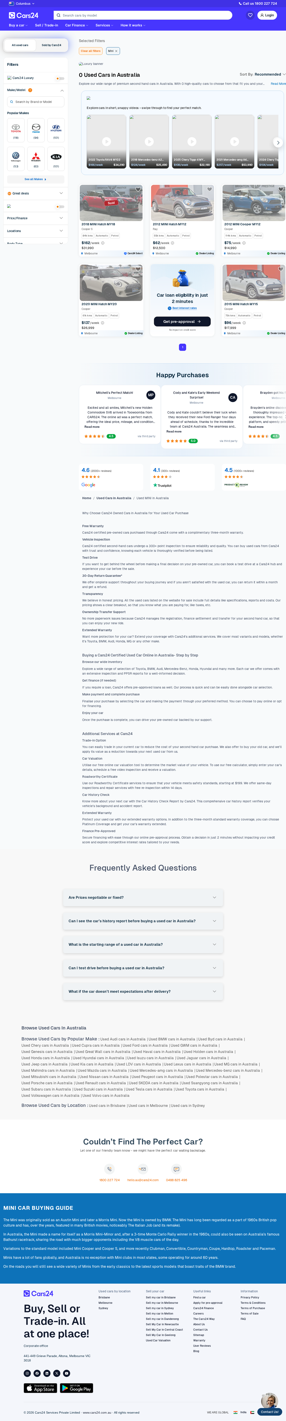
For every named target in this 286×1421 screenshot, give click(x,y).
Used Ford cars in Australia (146, 1045)
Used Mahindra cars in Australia (49, 1070)
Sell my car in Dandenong (162, 1319)
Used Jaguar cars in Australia (203, 1058)
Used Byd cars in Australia (221, 1039)
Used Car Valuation (158, 1340)
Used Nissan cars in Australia (105, 1077)
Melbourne (105, 1302)
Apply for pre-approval (208, 1302)
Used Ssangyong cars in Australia (210, 1083)
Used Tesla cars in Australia (150, 1089)
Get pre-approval (179, 321)
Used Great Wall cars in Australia (104, 1052)
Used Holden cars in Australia (210, 1052)
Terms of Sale (250, 1313)
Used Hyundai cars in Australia (99, 1058)
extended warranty (140, 819)
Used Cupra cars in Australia (97, 1045)
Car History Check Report (160, 801)
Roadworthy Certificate (110, 783)
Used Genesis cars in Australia (48, 1052)
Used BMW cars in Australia (173, 1039)
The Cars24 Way (204, 1319)
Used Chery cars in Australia (46, 1045)
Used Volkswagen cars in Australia (51, 1095)
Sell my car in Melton (159, 1313)
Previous (91, 142)
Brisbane (104, 1297)
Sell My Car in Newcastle (162, 1324)
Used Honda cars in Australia (46, 1058)
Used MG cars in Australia (237, 1064)
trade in (109, 747)
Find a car (199, 1297)
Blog (196, 1351)
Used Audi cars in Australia (124, 1039)
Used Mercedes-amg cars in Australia (162, 1070)
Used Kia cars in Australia (93, 1064)
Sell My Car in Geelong (160, 1335)
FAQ (243, 1319)
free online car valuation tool (119, 765)
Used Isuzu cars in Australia (151, 1058)
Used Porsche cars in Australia (48, 1083)
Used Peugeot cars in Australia (158, 1077)
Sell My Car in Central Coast (164, 1329)
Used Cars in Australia (114, 498)
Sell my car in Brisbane (161, 1297)
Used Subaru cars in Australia (47, 1089)
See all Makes (34, 179)
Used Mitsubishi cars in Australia (50, 1077)
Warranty (199, 1340)
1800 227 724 (109, 1180)
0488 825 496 (176, 1180)
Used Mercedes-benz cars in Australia (229, 1070)
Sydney (103, 1308)
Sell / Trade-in (46, 25)
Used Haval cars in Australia (158, 1052)
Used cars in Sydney (188, 1106)
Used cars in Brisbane (108, 1106)
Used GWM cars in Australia (195, 1045)
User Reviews (202, 1345)
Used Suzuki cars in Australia (99, 1089)
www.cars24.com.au (97, 1412)
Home (86, 498)
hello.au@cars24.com (143, 1180)
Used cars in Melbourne (149, 1106)
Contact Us (200, 1329)
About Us (199, 1324)
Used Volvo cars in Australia (105, 1095)
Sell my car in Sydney (160, 1308)
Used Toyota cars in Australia (201, 1089)
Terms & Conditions (253, 1302)
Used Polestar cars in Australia (213, 1077)
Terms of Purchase (253, 1308)
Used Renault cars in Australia (102, 1083)
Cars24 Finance (203, 1308)
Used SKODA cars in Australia (155, 1083)
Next (274, 142)
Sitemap (198, 1335)
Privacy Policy (250, 1297)
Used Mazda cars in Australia (103, 1070)
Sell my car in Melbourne (162, 1302)
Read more (92, 426)
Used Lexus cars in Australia (189, 1064)
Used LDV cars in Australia (139, 1064)
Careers (198, 1313)
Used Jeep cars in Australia (45, 1064)
